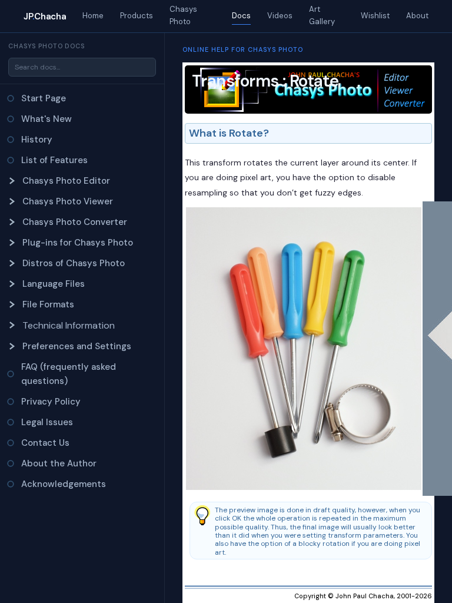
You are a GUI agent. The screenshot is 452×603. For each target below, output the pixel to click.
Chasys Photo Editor (66, 181)
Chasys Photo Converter (74, 222)
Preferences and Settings (76, 346)
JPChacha (45, 16)
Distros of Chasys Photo (73, 263)
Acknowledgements (63, 484)
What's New (46, 119)
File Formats (48, 304)
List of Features (54, 160)
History (36, 139)
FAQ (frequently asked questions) (68, 374)
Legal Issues (47, 422)
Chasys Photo (183, 15)
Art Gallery (322, 15)
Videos (280, 16)
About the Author (59, 463)
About (417, 16)
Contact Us (45, 443)
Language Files (53, 284)
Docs (241, 16)
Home (93, 16)
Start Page (43, 98)
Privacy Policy (51, 401)
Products (136, 16)
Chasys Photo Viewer (67, 201)
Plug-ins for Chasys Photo (77, 243)
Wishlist (375, 16)
